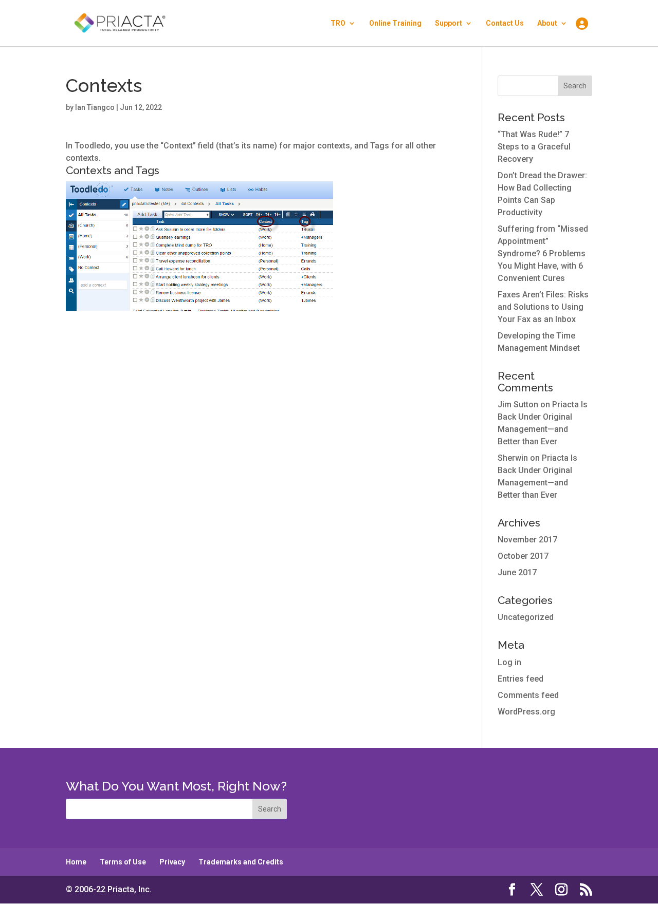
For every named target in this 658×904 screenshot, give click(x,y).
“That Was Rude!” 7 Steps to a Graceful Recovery (534, 146)
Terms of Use (123, 862)
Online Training (395, 23)
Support (448, 23)
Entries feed (520, 679)
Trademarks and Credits (240, 862)
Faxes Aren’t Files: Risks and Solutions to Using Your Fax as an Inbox (543, 307)
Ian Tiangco (95, 107)
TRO (338, 23)
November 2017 (527, 539)
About (547, 23)
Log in (509, 662)
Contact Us (505, 23)
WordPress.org (526, 712)
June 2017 (517, 572)
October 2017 (523, 556)
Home (76, 862)
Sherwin (513, 458)
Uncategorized (526, 617)
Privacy (172, 862)
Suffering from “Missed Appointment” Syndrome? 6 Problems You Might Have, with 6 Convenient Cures (543, 253)
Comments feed (528, 695)
